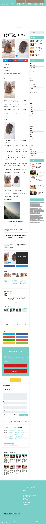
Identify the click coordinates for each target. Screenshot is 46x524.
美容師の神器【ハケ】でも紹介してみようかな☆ (40, 186)
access (3, 522)
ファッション (32, 115)
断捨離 (31, 132)
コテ (36, 209)
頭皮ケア (31, 149)
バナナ (31, 111)
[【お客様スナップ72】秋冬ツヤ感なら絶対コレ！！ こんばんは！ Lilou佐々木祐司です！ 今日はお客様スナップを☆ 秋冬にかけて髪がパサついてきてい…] (23, 275)
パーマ (31, 113)
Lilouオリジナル (33, 73)
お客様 (42, 202)
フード (31, 117)
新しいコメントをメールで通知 (10, 414)
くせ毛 (31, 82)
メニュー (12, 4)
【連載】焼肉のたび (33, 75)
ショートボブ (32, 212)
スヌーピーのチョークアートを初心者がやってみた (40, 172)
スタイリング (37, 212)
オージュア (36, 208)
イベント (31, 94)
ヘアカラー (6, 444)
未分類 (31, 138)
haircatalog (32, 69)
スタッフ (35, 4)
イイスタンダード (33, 206)
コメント (5, 392)
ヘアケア (11, 444)
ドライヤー (32, 216)
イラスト (31, 96)
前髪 (31, 128)
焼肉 (39, 220)
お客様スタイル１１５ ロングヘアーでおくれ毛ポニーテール (16, 324)
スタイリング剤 (33, 109)
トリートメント (39, 215)
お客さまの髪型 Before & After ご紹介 (16, 434)
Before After (6, 427)
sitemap (7, 522)
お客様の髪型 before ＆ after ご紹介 (16, 436)
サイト (4, 410)
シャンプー (32, 107)
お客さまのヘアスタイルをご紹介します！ (16, 430)
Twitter (15, 302)
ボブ (31, 219)
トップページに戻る (16, 380)
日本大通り (32, 136)
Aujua (31, 63)
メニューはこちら (16, 365)
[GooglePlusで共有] (15, 60)
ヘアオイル (39, 216)
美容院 (34, 222)
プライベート (32, 119)
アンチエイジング (33, 92)
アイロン (31, 88)
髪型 (39, 222)
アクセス (41, 4)
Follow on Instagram (15, 513)
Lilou (38, 202)
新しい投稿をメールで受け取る (10, 417)
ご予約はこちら (15, 371)
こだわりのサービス (33, 84)
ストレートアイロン (33, 215)
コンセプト (18, 4)
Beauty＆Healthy (33, 65)
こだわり (24, 4)
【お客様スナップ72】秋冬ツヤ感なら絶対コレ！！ (23, 280)
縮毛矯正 (31, 145)
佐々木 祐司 (10, 293)
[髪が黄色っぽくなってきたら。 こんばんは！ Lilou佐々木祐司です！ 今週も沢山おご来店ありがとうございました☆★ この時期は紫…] (7, 275)
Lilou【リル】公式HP (36, 521)
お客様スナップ (14, 427)
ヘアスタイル (16, 444)
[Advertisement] (23, 15)
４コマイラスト (33, 155)
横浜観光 (31, 140)
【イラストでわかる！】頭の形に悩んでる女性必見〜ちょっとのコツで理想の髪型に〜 (37, 179)
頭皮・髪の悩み (33, 151)
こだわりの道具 (33, 86)
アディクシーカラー (33, 205)
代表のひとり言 (33, 126)
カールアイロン (32, 209)
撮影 (31, 130)
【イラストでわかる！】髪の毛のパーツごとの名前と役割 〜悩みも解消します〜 (40, 165)
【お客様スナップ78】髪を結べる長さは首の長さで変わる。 (40, 192)
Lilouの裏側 (32, 71)
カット (31, 101)
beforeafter (35, 202)
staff (21, 521)
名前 (4, 401)
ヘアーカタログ (30, 4)
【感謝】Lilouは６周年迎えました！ (39, 55)
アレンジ (31, 90)
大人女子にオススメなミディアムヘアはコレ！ (39, 48)
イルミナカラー (39, 206)
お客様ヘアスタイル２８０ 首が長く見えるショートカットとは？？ (18, 439)
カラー (31, 103)
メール (4, 405)
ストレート (37, 213)
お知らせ (31, 80)
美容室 (31, 222)
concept (6, 521)
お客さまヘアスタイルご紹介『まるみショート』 (17, 432)
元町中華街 (34, 219)
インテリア (32, 98)
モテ (31, 124)
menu (2, 521)
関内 (37, 222)
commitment (12, 521)
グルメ (31, 105)
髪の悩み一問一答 (33, 153)
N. (40, 202)
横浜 (37, 220)
